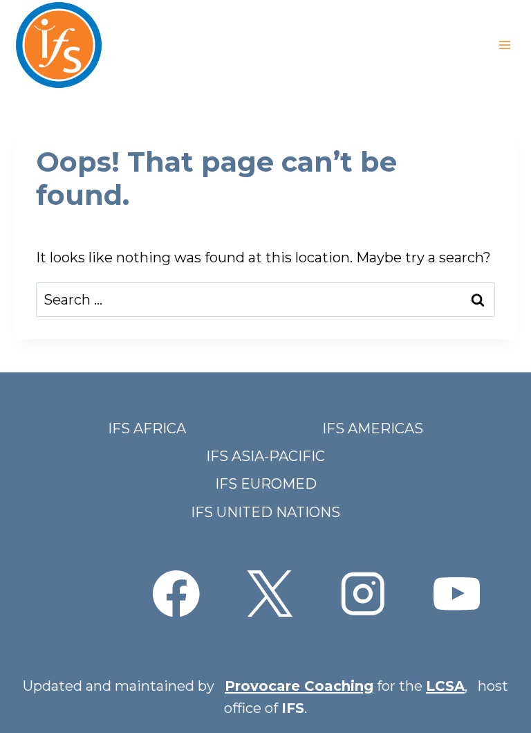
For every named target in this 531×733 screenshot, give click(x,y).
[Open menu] (504, 44)
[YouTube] (456, 593)
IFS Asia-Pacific (265, 456)
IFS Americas (372, 428)
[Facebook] (176, 593)
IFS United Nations (265, 512)
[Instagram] (363, 593)
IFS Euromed (266, 484)
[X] (269, 593)
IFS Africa (147, 428)
